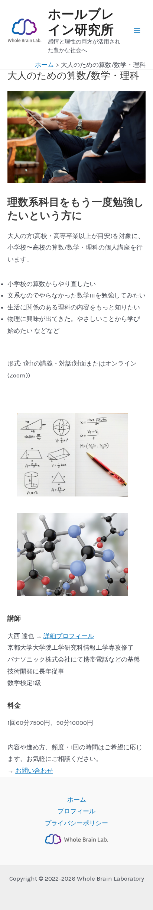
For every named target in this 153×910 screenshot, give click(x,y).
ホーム (76, 799)
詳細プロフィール (68, 636)
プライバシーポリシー (76, 823)
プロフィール (76, 811)
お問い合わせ (34, 770)
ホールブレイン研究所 (81, 22)
